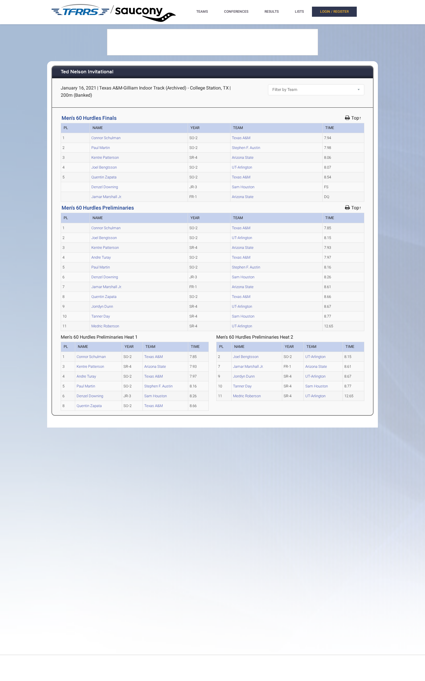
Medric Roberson (105, 326)
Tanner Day (100, 316)
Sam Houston (243, 187)
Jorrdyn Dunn (102, 306)
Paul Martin (100, 147)
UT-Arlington (242, 167)
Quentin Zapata (104, 177)
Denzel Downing (104, 187)
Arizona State (243, 157)
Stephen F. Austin (246, 147)
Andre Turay (101, 257)
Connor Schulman (106, 138)
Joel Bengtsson (104, 167)
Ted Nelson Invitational (87, 72)
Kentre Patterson (105, 157)
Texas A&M (241, 138)
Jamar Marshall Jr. (106, 197)
